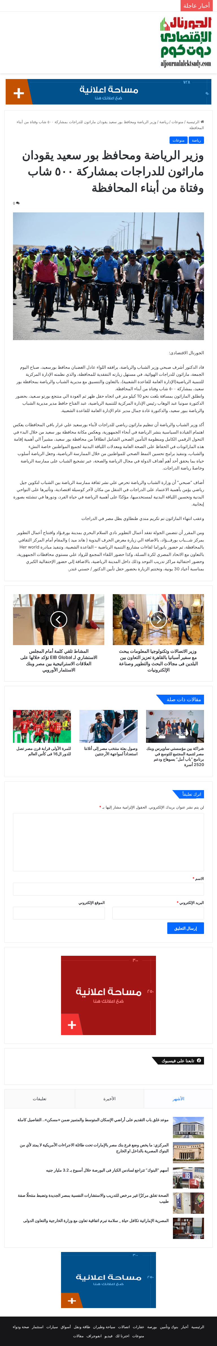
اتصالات (124, 1326)
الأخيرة (109, 1098)
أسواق (66, 1326)
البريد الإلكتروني (190, 902)
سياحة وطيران (104, 1326)
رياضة (163, 122)
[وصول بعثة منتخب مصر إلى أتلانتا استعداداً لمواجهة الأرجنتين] (108, 726)
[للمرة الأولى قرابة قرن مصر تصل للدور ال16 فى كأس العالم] (42, 726)
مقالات (78, 1336)
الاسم (198, 878)
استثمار (38, 1326)
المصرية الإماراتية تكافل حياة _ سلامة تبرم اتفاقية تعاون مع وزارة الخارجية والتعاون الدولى (95, 1220)
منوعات (177, 122)
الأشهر (178, 1098)
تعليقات (39, 1098)
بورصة (152, 1326)
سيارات (52, 1326)
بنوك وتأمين (169, 1326)
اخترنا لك (122, 1336)
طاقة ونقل (82, 1326)
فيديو (108, 1336)
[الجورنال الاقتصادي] (186, 42)
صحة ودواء (21, 1326)
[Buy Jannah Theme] (108, 91)
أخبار (184, 1326)
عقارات (138, 1326)
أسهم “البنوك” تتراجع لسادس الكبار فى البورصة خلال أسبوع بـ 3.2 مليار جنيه (107, 1170)
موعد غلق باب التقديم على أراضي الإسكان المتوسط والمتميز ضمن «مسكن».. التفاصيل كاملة (93, 1119)
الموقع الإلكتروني (92, 902)
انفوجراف (94, 1336)
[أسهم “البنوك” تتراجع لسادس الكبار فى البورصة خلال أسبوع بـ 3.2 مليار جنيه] (188, 1178)
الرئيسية (193, 122)
